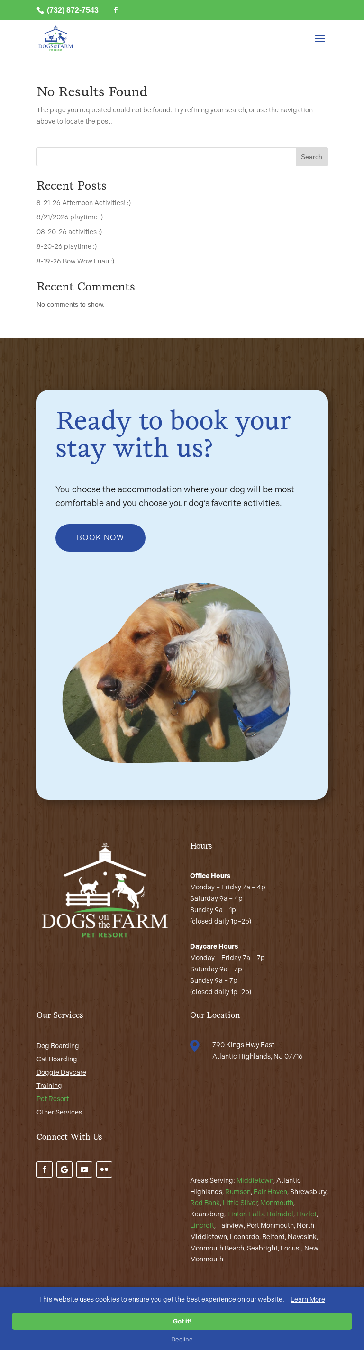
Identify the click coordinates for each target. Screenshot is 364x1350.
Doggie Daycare (61, 1073)
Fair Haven (270, 1192)
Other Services (59, 1112)
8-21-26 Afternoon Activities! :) (83, 203)
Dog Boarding (57, 1046)
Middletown (255, 1181)
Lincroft (202, 1226)
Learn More (308, 1300)
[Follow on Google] (64, 1169)
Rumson (238, 1192)
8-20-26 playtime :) (66, 247)
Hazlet (306, 1214)
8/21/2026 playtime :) (69, 217)
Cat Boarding (56, 1059)
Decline (182, 1339)
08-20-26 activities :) (69, 232)
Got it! (182, 1321)
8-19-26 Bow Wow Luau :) (75, 261)
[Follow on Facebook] (44, 1169)
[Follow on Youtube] (84, 1169)
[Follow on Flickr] (104, 1169)
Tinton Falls (245, 1214)
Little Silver (240, 1203)
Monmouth (276, 1203)
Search (311, 157)
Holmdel (279, 1214)
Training (49, 1086)
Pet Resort (52, 1099)
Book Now (100, 537)
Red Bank (205, 1203)
